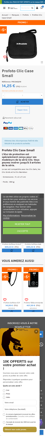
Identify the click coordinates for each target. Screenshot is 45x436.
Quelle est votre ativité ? (12, 386)
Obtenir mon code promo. (16, 429)
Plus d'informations (11, 215)
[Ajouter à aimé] (4, 299)
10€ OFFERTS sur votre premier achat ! (19, 365)
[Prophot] (13, 8)
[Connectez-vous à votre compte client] (38, 8)
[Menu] (4, 8)
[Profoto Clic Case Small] (42, 62)
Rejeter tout (22, 224)
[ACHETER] (12, 250)
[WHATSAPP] (41, 344)
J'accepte (22, 231)
